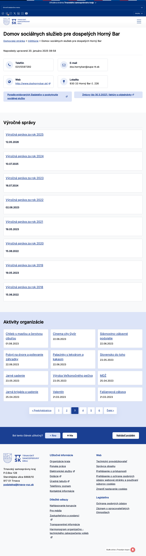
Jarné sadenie (15, 375)
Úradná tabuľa (58, 481)
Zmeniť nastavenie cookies (111, 488)
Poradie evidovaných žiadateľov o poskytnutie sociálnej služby (32, 96)
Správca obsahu (105, 466)
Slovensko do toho (112, 354)
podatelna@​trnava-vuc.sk (18, 484)
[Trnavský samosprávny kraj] (16, 21)
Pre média (56, 510)
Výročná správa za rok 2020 (25, 243)
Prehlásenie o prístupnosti (111, 471)
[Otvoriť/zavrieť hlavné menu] (139, 21)
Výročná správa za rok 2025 (24, 134)
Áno (54, 435)
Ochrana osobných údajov (111, 503)
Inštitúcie (33, 41)
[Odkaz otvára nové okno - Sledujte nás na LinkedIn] (18, 13)
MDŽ (103, 375)
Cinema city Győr (64, 333)
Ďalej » (110, 410)
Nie (71, 435)
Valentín (58, 392)
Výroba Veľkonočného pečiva (73, 375)
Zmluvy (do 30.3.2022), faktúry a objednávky (107, 94)
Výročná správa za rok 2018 (24, 287)
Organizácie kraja (60, 461)
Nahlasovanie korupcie (63, 505)
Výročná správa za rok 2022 (24, 200)
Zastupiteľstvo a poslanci (64, 515)
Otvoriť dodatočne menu (11, 7)
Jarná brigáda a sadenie (22, 392)
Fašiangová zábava (113, 392)
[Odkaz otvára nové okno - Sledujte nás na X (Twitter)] (14, 13)
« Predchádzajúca (41, 410)
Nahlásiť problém (125, 435)
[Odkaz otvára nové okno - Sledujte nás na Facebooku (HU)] (6, 13)
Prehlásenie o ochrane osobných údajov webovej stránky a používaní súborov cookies (117, 480)
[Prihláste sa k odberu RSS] (22, 13)
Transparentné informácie (65, 524)
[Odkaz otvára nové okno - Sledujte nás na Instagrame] (10, 13)
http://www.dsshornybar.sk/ (31, 83)
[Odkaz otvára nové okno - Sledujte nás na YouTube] (26, 13)
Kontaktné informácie (62, 491)
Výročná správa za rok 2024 (25, 156)
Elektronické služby (61, 471)
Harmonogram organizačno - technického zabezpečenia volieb (69, 531)
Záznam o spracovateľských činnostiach (112, 510)
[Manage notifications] (132, 549)
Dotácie (54, 476)
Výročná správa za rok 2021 (24, 221)
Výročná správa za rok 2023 (25, 178)
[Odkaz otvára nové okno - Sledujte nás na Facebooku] (2, 13)
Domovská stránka (14, 41)
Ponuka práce (58, 466)
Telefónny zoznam (60, 486)
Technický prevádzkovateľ (111, 461)
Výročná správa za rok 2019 (24, 265)
